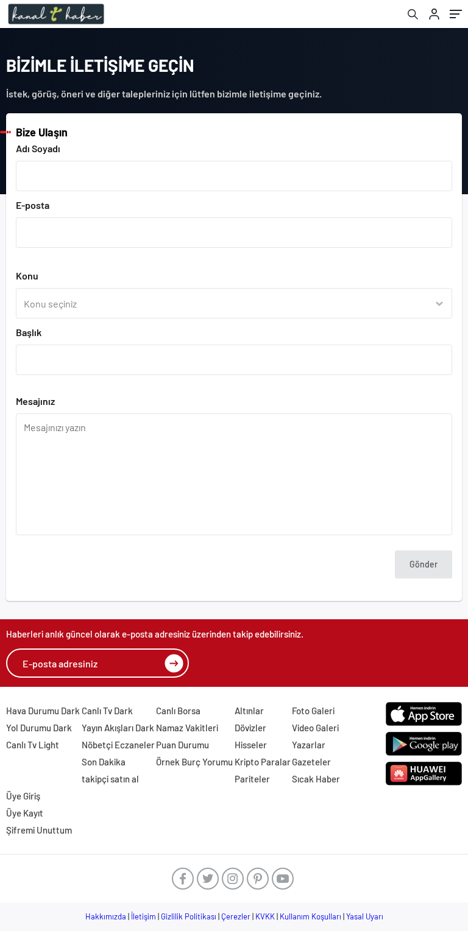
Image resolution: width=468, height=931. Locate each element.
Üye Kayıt (24, 812)
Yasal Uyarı (364, 916)
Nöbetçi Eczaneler (118, 744)
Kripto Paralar (263, 761)
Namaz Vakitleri (187, 727)
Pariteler (252, 778)
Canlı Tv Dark (107, 710)
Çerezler (235, 916)
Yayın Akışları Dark (118, 727)
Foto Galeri (313, 710)
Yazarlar (308, 744)
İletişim (143, 916)
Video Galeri (315, 727)
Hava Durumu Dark (43, 710)
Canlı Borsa (178, 710)
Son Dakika (104, 761)
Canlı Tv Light (32, 744)
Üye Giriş (23, 795)
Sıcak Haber (316, 778)
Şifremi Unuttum (39, 829)
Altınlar (249, 710)
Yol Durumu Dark (39, 727)
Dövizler (250, 727)
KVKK (265, 916)
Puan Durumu (182, 744)
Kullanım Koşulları (310, 916)
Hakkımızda (105, 916)
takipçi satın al (110, 778)
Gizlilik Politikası (188, 916)
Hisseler (251, 744)
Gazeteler (311, 761)
